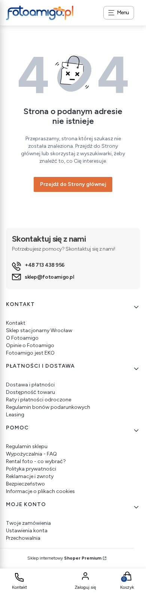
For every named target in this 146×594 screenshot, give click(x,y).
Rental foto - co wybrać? (36, 461)
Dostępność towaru (30, 392)
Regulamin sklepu (27, 446)
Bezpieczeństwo (25, 484)
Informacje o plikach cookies (40, 491)
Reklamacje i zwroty (30, 476)
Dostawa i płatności (30, 385)
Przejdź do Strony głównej (73, 184)
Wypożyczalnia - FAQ (31, 454)
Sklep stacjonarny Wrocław (39, 330)
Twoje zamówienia (28, 523)
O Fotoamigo (22, 338)
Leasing (15, 414)
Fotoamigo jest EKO (30, 353)
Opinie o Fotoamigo (30, 345)
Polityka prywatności (31, 469)
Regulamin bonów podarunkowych (48, 407)
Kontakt (15, 323)
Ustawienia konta (27, 530)
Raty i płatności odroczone (38, 399)
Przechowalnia (23, 538)
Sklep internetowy (64, 558)
